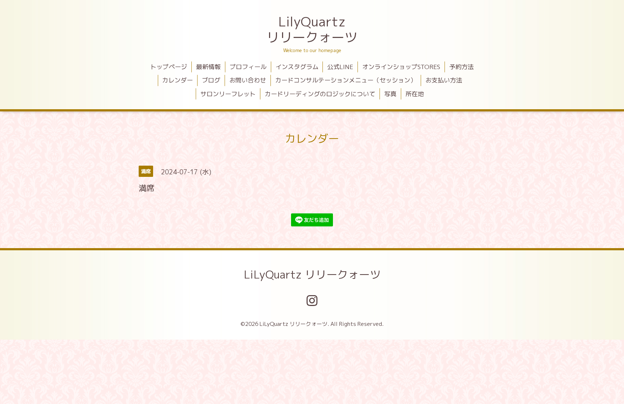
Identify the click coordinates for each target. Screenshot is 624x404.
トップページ (168, 67)
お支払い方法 (443, 80)
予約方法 (461, 67)
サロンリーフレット (228, 94)
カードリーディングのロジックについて (320, 94)
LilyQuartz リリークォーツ (312, 29)
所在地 (415, 94)
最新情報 (208, 67)
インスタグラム (297, 67)
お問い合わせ (247, 80)
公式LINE (340, 67)
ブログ (211, 80)
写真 (390, 94)
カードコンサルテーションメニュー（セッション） (345, 80)
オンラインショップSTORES (401, 67)
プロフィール (248, 67)
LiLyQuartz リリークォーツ (312, 274)
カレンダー (177, 80)
